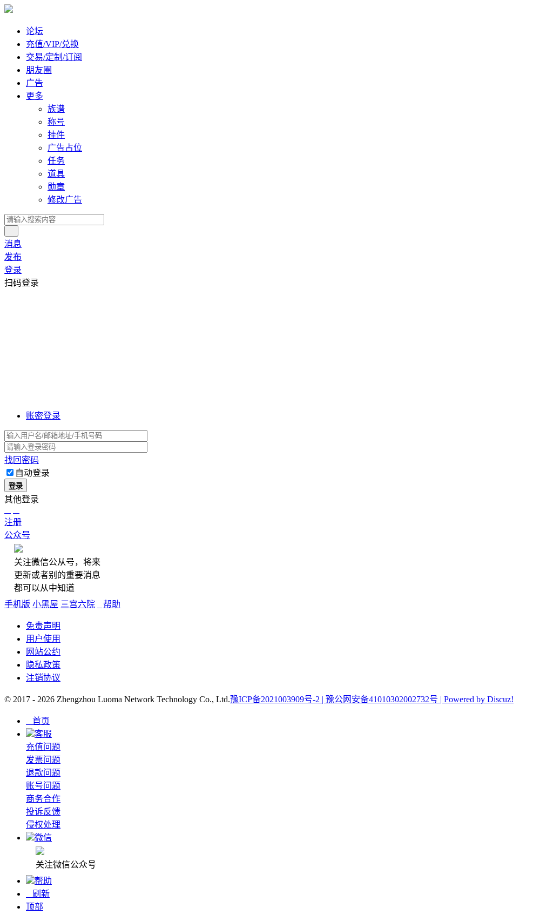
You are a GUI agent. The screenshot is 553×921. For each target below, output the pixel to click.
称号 (56, 121)
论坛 (34, 31)
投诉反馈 (43, 811)
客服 (43, 733)
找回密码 (21, 460)
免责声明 (43, 625)
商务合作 (43, 798)
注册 (13, 522)
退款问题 (43, 772)
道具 (56, 173)
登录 (13, 269)
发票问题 (43, 759)
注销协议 (43, 677)
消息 (13, 243)
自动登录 (32, 473)
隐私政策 (43, 664)
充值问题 (43, 746)
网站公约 (43, 651)
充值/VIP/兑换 (52, 44)
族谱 (56, 108)
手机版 (17, 604)
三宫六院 (77, 604)
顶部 (34, 906)
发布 (13, 256)
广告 (34, 83)
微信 (43, 837)
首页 (38, 720)
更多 (34, 95)
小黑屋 (45, 604)
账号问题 (43, 785)
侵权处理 (43, 824)
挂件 (56, 134)
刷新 (38, 893)
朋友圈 (39, 70)
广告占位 (65, 147)
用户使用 (43, 638)
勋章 (56, 186)
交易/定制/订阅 (54, 57)
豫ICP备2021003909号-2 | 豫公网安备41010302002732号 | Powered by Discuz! (372, 699)
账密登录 (43, 415)
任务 (56, 160)
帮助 (108, 604)
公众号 (17, 535)
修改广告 (65, 199)
